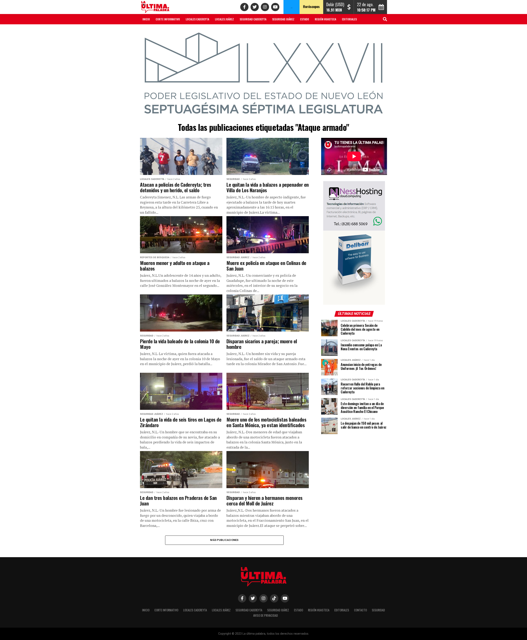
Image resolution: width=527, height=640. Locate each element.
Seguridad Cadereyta (253, 19)
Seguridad (167, 30)
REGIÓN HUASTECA (325, 19)
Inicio (146, 19)
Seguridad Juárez (283, 19)
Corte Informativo (168, 19)
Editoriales (349, 19)
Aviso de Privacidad (192, 30)
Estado (304, 19)
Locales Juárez (224, 19)
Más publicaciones (224, 540)
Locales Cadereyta (197, 19)
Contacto (148, 30)
